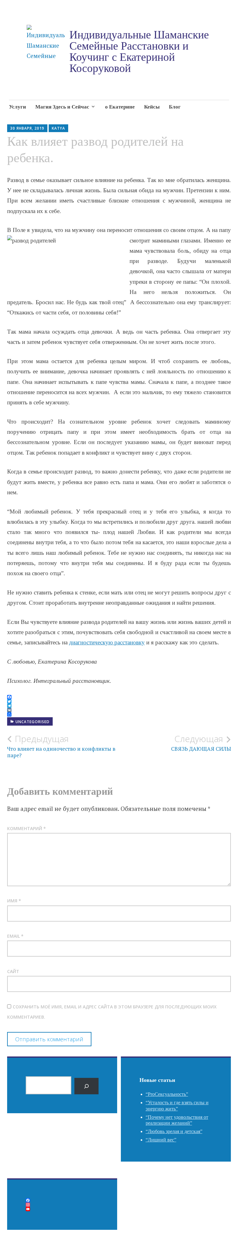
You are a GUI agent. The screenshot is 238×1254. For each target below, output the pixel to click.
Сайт (13, 971)
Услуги (17, 107)
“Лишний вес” (161, 1139)
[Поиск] (86, 1086)
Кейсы (152, 107)
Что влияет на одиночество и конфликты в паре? (61, 746)
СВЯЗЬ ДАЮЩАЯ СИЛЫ (201, 743)
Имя (14, 901)
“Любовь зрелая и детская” (174, 1131)
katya (58, 128)
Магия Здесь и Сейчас (62, 107)
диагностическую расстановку (107, 642)
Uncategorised (32, 721)
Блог (175, 107)
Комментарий (26, 828)
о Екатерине (120, 107)
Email (15, 936)
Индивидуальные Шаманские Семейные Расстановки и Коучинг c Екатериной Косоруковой (139, 51)
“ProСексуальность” (167, 1094)
